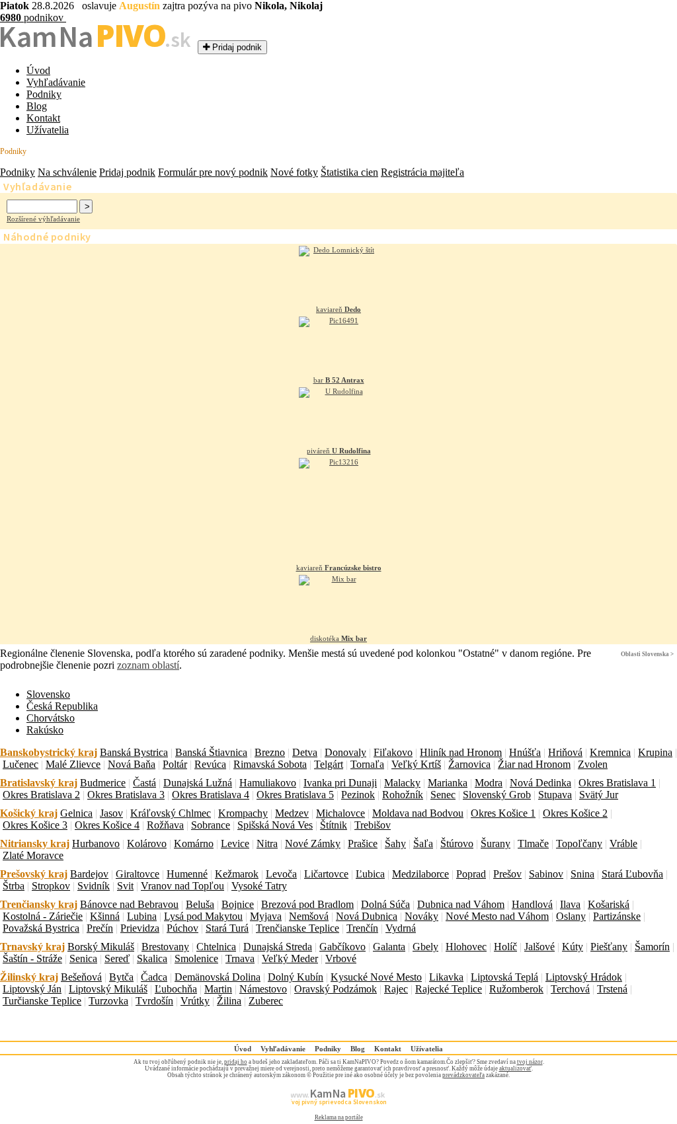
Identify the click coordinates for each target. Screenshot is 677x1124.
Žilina (229, 1000)
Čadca (154, 977)
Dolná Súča (385, 904)
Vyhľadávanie (55, 82)
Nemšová (309, 916)
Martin (218, 988)
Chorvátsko (50, 718)
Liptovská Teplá (504, 977)
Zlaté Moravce (33, 855)
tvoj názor (530, 1062)
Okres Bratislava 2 (41, 794)
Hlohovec (466, 946)
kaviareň (338, 309)
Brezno (270, 752)
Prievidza (139, 928)
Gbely (425, 946)
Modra (488, 782)
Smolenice (196, 958)
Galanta (389, 946)
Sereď (117, 958)
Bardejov (89, 874)
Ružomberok (516, 988)
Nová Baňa (131, 764)
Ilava (570, 904)
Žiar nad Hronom (534, 764)
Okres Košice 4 (107, 825)
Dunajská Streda (277, 946)
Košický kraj (29, 813)
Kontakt (43, 118)
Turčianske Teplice (42, 1000)
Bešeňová (81, 977)
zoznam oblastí (148, 665)
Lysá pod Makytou (203, 916)
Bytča (121, 977)
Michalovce (340, 813)
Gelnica (76, 813)
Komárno (194, 843)
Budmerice (103, 782)
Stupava (555, 794)
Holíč (505, 946)
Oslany (571, 916)
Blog (36, 106)
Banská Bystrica (134, 752)
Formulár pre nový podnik (213, 172)
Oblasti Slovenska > (647, 654)
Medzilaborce (420, 874)
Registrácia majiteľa (422, 172)
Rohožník (402, 794)
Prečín (100, 928)
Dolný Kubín (295, 977)
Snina (582, 874)
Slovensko (48, 694)
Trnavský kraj (32, 946)
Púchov (182, 928)
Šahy (395, 843)
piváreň (339, 451)
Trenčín (362, 928)
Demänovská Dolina (217, 977)
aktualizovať (515, 1068)
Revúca (210, 764)
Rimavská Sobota (270, 764)
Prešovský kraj (33, 874)
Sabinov (546, 874)
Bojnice (237, 904)
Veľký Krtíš (416, 764)
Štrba (13, 885)
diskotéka (338, 638)
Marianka (447, 782)
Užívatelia (47, 129)
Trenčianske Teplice (297, 928)
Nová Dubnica (366, 916)
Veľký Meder (290, 958)
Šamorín (652, 946)
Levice (235, 843)
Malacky (402, 782)
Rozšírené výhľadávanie (43, 219)
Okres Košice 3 (35, 825)
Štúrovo (456, 843)
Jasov (111, 813)
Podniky (43, 94)
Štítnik (333, 825)
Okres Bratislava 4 (210, 794)
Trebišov (372, 825)
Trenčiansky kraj (38, 904)
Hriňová (565, 752)
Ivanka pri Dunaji (340, 782)
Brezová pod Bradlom (307, 904)
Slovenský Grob (497, 794)
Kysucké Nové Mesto (376, 977)
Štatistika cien (349, 172)
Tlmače (533, 843)
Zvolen (593, 764)
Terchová (570, 988)
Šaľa (423, 843)
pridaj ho (235, 1062)
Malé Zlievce (73, 764)
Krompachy (243, 813)
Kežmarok (237, 874)
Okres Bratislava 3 (126, 794)
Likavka (446, 977)
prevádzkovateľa (463, 1075)
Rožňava (165, 825)
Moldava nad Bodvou (417, 813)
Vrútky (195, 1000)
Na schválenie (67, 172)
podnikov (33, 17)
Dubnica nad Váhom (460, 904)
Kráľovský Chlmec (170, 813)
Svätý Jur (598, 794)
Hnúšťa (525, 752)
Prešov (507, 874)
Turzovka (108, 1000)
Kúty (572, 946)
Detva (304, 752)
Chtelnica (216, 946)
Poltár (175, 764)
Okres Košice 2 (575, 813)
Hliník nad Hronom (461, 752)
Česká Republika (62, 706)
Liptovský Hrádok (583, 977)
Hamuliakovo (267, 782)
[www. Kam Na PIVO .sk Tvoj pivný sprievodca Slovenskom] (338, 1110)
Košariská (608, 904)
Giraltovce (137, 874)
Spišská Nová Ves (275, 825)
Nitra (267, 843)
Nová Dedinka (540, 782)
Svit (125, 885)
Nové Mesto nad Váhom (497, 916)
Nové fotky (294, 172)
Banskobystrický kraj (48, 752)
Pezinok (358, 794)
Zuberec (266, 1000)
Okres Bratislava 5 (295, 794)
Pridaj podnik (127, 172)
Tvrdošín (154, 1000)
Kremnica (610, 752)
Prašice (363, 843)
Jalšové (539, 946)
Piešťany (608, 946)
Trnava (240, 958)
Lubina (142, 916)
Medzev (292, 813)
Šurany (495, 843)
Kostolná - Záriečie (43, 916)
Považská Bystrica (41, 928)
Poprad (471, 874)
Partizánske (617, 916)
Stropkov (51, 885)
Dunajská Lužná (197, 782)
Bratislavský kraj (38, 782)
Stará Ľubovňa (632, 874)
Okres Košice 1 (503, 813)
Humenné (187, 874)
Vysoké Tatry (259, 885)
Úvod (38, 70)
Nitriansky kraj (34, 843)
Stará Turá (227, 928)
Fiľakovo (393, 752)
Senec (443, 794)
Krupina (655, 752)
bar (338, 380)
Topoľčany (579, 843)
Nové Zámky (312, 843)
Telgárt (328, 764)
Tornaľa (367, 764)
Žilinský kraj (29, 977)
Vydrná (400, 928)
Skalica (152, 958)
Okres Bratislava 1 (617, 782)
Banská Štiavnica (211, 752)
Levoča (281, 874)
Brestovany (165, 946)
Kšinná (105, 916)
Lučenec (20, 764)
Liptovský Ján (32, 988)
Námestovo (263, 988)
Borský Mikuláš (100, 946)
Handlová (532, 904)
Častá (144, 782)
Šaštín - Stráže (32, 958)
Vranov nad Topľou (182, 885)
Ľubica (370, 874)
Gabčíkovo (342, 946)
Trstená (612, 988)
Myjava (266, 916)
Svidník (93, 885)
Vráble (623, 843)
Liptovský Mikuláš (108, 988)
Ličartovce (326, 874)
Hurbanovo (96, 843)
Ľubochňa (176, 988)
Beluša (200, 904)
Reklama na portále (339, 1117)
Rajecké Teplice (448, 988)
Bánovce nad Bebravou (129, 904)
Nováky (421, 916)
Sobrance (210, 825)
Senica (83, 958)
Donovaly (345, 752)
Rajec (396, 988)
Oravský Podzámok (335, 988)
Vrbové (340, 958)
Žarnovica (469, 764)
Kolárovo (147, 843)
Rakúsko (44, 729)
